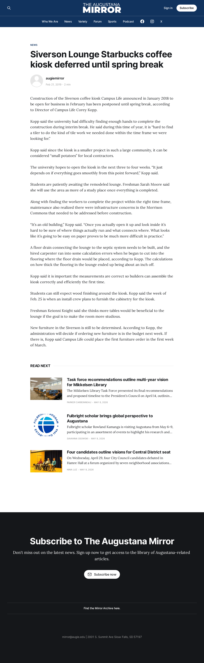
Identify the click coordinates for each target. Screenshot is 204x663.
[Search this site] (9, 8)
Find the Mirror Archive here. (102, 608)
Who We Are (50, 21)
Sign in (168, 8)
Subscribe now (105, 574)
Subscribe (187, 8)
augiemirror (55, 78)
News (68, 21)
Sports (112, 21)
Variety (82, 21)
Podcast (128, 21)
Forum (98, 21)
